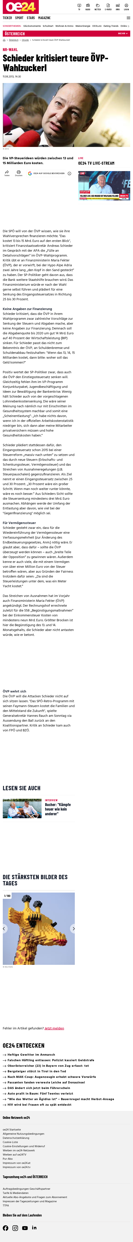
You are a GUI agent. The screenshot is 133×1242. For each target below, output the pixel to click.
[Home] (4, 40)
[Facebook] (5, 1228)
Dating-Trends (111, 26)
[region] (39, 931)
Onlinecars (126, 26)
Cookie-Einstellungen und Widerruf (24, 1146)
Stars (31, 18)
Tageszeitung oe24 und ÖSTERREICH (25, 1177)
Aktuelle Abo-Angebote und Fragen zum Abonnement (35, 1197)
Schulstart (48, 26)
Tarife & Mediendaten (16, 1193)
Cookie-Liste (10, 1142)
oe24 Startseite (12, 1130)
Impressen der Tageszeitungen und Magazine (30, 1201)
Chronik (25, 40)
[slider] (95, 194)
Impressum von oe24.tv (16, 1167)
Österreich (15, 33)
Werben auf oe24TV (14, 1155)
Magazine (44, 18)
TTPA (6, 1205)
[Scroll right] (128, 26)
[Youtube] (25, 1228)
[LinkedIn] (34, 1228)
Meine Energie (83, 26)
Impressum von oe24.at (16, 1163)
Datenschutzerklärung (16, 1138)
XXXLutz (96, 26)
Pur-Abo (8, 1159)
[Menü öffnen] (128, 18)
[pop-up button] (119, 195)
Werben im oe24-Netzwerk (19, 1150)
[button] (84, 195)
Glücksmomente (32, 26)
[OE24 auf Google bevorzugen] (69, 173)
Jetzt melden (54, 1028)
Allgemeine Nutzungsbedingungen (23, 1134)
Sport (19, 18)
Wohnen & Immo (64, 26)
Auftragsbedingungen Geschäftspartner (26, 1189)
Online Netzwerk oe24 (16, 1117)
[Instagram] (15, 1228)
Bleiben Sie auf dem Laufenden (22, 1215)
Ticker (7, 18)
